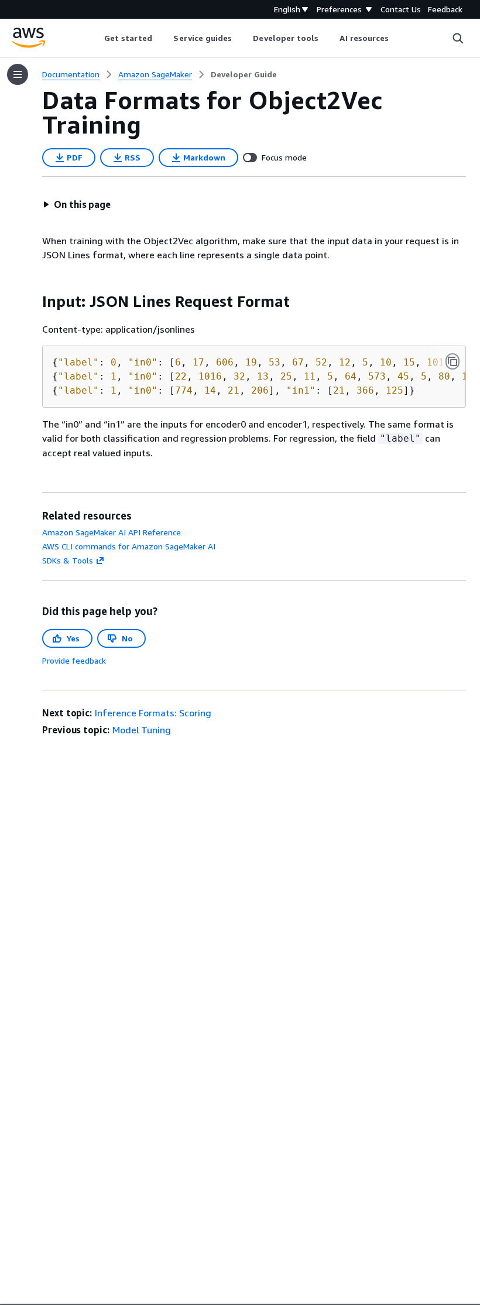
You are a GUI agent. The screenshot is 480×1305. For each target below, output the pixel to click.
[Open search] (457, 38)
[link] (244, 74)
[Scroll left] (95, 38)
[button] (77, 204)
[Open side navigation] (17, 74)
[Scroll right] (397, 38)
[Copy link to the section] (33, 302)
